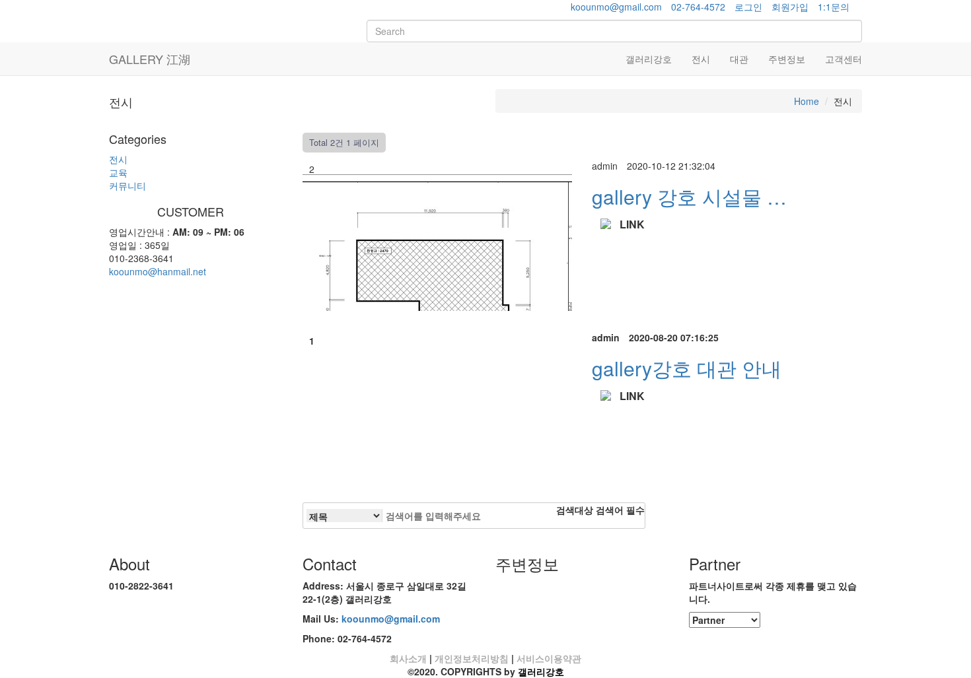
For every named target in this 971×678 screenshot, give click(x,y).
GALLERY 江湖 (149, 58)
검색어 (620, 509)
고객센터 (843, 58)
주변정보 (786, 58)
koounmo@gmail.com (616, 6)
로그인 (748, 6)
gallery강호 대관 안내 (686, 368)
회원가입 (790, 6)
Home (806, 101)
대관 (739, 58)
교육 (118, 172)
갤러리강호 (649, 58)
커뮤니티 (127, 185)
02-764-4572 (698, 6)
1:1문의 (833, 6)
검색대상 (574, 509)
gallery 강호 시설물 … (689, 196)
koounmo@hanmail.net (157, 271)
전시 (701, 58)
